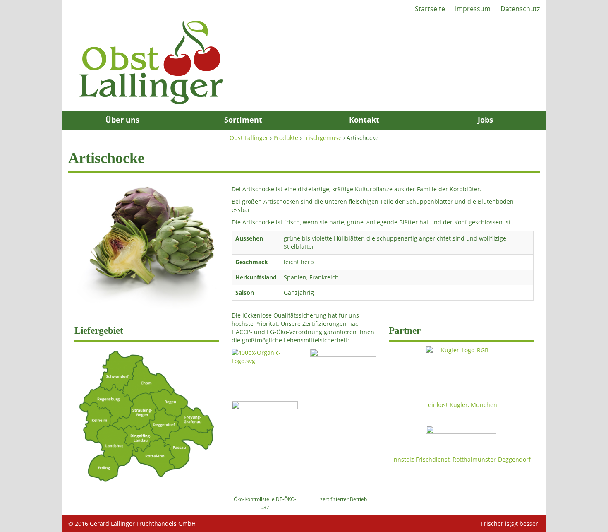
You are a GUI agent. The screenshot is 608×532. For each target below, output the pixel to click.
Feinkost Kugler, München (461, 405)
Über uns (122, 120)
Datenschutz (520, 8)
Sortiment (243, 120)
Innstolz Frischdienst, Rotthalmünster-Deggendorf (461, 459)
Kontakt (364, 120)
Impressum (473, 8)
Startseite (430, 8)
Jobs (485, 120)
